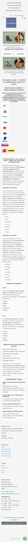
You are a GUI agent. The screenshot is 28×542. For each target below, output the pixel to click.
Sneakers (5, 301)
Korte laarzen (6, 308)
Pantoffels (5, 310)
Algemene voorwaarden (17, 517)
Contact (3, 446)
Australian (8, 267)
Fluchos (7, 224)
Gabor (7, 216)
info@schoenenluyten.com (13, 493)
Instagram (10, 438)
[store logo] (11, 22)
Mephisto (7, 227)
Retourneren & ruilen (6, 453)
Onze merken (4, 467)
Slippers (5, 305)
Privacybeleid (7, 517)
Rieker (7, 229)
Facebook (4, 438)
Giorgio (7, 269)
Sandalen (5, 303)
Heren (2, 470)
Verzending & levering (6, 455)
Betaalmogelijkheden (6, 451)
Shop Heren (20, 54)
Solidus (7, 232)
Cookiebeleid (14, 520)
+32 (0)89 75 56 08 (9, 491)
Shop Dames (7, 54)
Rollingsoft (8, 221)
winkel (18, 94)
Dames (3, 472)
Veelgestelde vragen (6, 449)
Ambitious (7, 272)
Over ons (3, 465)
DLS (6, 219)
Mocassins (5, 333)
